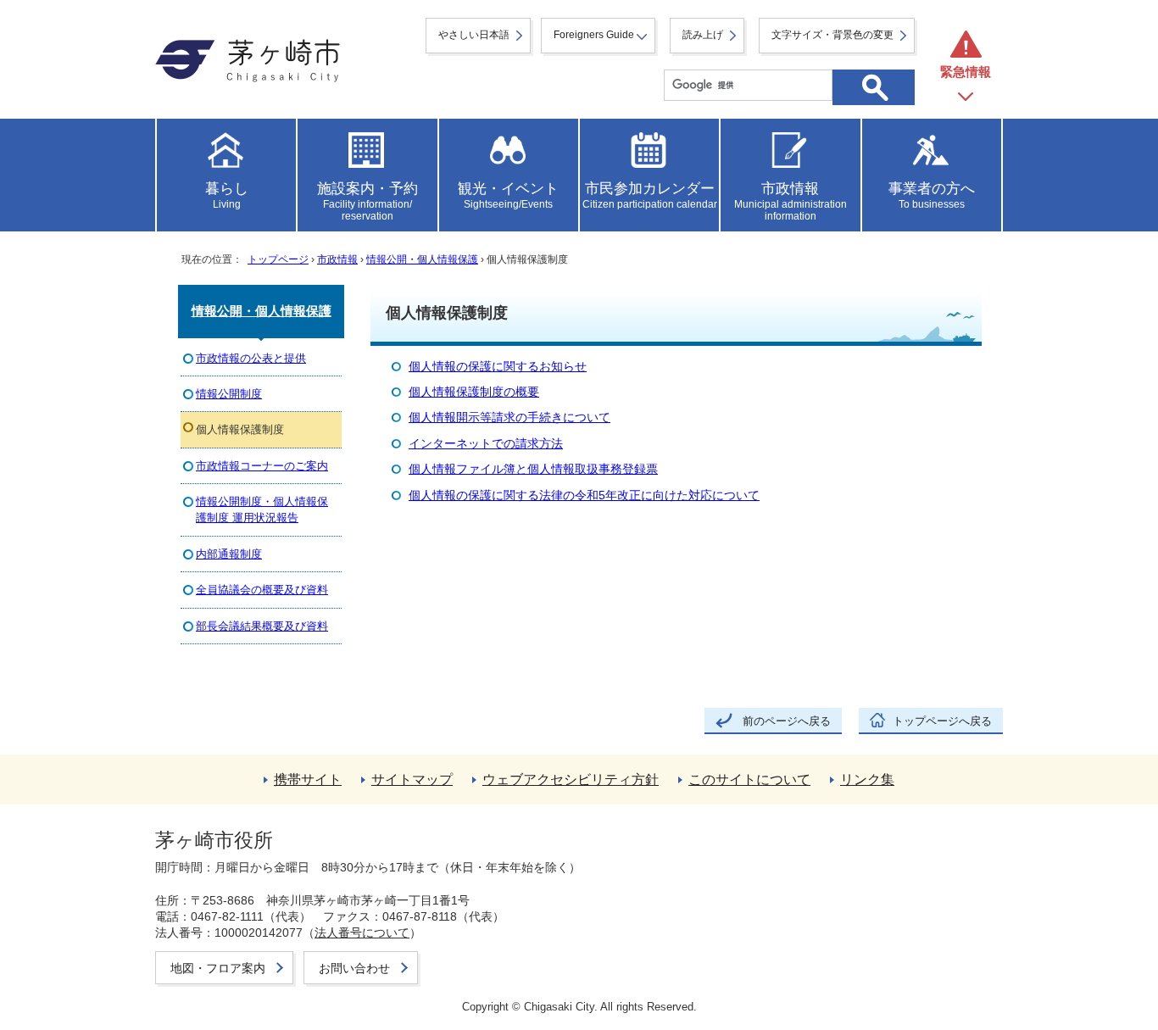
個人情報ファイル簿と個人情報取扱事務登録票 (533, 469)
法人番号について (362, 932)
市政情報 (337, 259)
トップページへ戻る (942, 721)
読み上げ (702, 35)
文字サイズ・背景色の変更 (832, 35)
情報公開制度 (229, 393)
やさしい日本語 (473, 35)
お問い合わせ (354, 968)
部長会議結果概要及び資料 (262, 626)
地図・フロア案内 (217, 968)
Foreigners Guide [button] (594, 35)
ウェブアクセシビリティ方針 (570, 779)
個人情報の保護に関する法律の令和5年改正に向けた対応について (584, 495)
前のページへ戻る (787, 721)
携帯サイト (308, 779)
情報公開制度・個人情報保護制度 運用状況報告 (262, 509)
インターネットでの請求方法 (486, 443)
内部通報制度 (229, 554)
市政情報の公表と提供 (251, 358)
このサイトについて (749, 779)
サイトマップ (412, 779)
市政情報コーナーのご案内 (262, 465)
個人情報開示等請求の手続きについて (509, 417)
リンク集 (867, 779)
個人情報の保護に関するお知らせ (498, 366)
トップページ (278, 259)
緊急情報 (965, 71)
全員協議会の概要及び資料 (262, 589)
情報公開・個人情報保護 (422, 259)
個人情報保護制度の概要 (474, 392)
